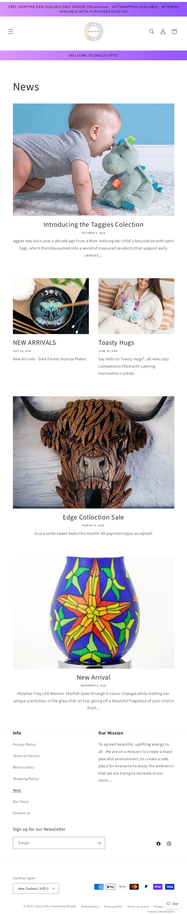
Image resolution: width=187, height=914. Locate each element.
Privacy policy (113, 906)
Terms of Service (26, 755)
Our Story (21, 801)
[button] (10, 31)
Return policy (24, 767)
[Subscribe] (98, 843)
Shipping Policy (25, 778)
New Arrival (94, 677)
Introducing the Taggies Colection (94, 224)
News (17, 790)
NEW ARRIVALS (34, 342)
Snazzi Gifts (43, 906)
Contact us (21, 813)
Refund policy (90, 906)
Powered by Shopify (63, 906)
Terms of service (138, 906)
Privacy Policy (24, 744)
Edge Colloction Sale (93, 517)
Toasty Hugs (116, 342)
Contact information (160, 911)
